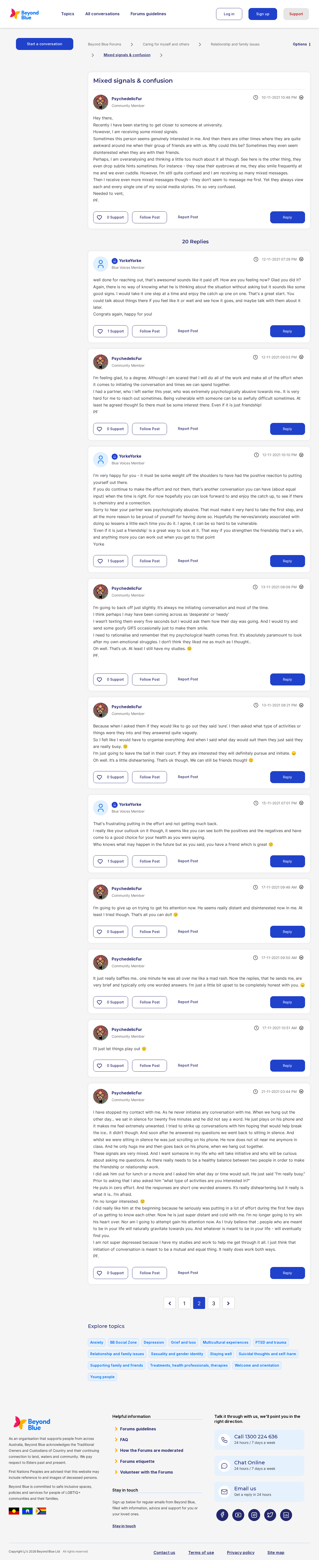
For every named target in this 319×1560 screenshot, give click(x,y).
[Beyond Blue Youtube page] (238, 1525)
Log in (229, 14)
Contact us (164, 1552)
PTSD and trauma (270, 1342)
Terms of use (201, 1552)
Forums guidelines (148, 13)
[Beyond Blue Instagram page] (254, 1525)
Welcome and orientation (257, 1365)
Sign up (262, 14)
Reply (287, 217)
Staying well (221, 1354)
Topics (67, 13)
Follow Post (150, 217)
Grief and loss (183, 1342)
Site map (275, 1552)
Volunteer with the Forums (146, 1472)
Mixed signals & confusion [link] (127, 55)
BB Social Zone (123, 1342)
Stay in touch (124, 1526)
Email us (245, 1489)
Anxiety (96, 1342)
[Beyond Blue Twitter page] (270, 1525)
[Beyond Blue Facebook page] (222, 1525)
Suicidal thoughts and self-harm (267, 1354)
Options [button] (300, 44)
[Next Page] (229, 1303)
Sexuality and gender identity (177, 1354)
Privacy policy (240, 1552)
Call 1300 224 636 (255, 1437)
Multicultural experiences (225, 1342)
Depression (154, 1342)
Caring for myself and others (166, 44)
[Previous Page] (170, 1303)
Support (296, 14)
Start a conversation (44, 44)
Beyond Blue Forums (31, 14)
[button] (99, 217)
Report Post (188, 217)
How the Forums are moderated (151, 1450)
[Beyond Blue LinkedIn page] (286, 1525)
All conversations (102, 13)
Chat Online (249, 1463)
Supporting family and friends (116, 1365)
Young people (102, 1377)
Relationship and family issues (235, 44)
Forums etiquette (137, 1461)
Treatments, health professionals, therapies (189, 1365)
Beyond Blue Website (32, 1423)
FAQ (124, 1439)
